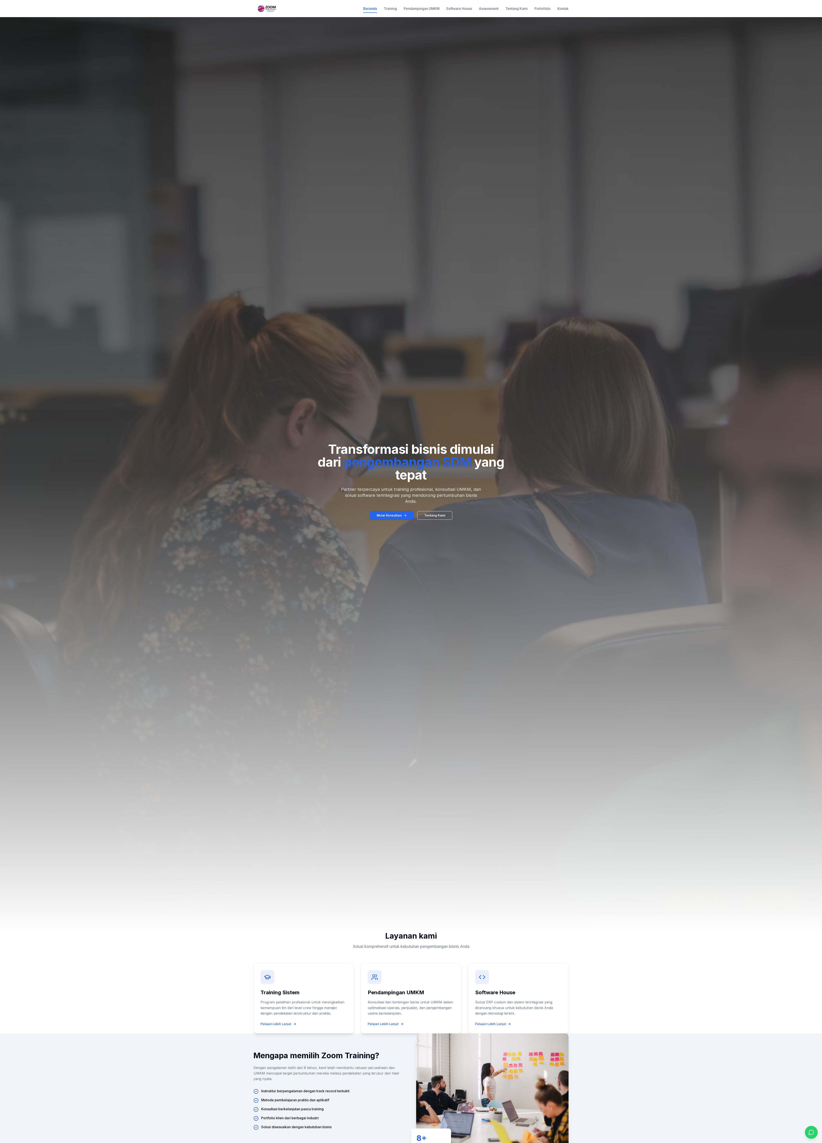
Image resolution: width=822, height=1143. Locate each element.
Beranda (370, 8)
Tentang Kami (516, 8)
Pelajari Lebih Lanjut (276, 1024)
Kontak (563, 8)
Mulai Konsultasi (389, 515)
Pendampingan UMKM (421, 8)
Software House (459, 8)
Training (390, 8)
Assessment (489, 8)
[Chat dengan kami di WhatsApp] (811, 1132)
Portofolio (543, 8)
